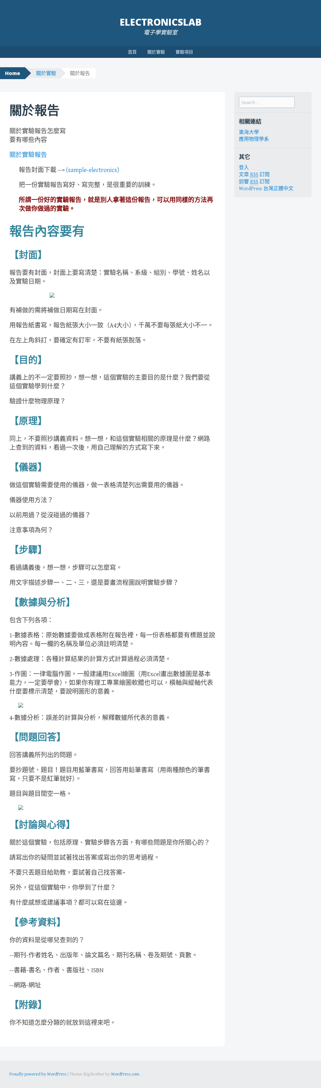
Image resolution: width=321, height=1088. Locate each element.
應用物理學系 (254, 139)
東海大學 (249, 132)
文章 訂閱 (254, 175)
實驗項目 (184, 52)
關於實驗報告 (28, 155)
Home (12, 73)
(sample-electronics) (92, 170)
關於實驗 (156, 52)
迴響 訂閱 (254, 182)
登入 (244, 168)
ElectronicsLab (161, 22)
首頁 (132, 52)
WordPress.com (125, 1074)
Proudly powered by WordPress (38, 1074)
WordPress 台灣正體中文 (266, 189)
